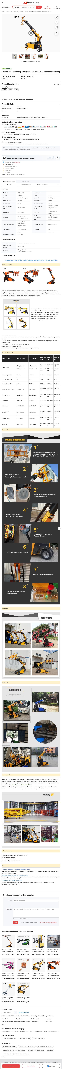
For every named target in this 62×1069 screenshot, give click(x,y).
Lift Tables (4, 1019)
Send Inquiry (31, 1066)
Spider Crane (49, 1016)
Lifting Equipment (29, 11)
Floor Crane (19, 1019)
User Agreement (40, 1062)
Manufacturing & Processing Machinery (14, 11)
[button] (55, 184)
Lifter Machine (21, 1050)
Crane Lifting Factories (8, 1050)
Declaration (47, 1062)
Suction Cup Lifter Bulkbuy (22, 1054)
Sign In (4, 174)
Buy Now (11, 1066)
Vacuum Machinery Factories (45, 1046)
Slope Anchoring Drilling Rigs (9, 1021)
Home (3, 11)
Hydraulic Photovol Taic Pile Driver (23, 1021)
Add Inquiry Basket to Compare (31, 61)
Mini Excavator (34, 1021)
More (3, 1057)
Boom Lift (48, 1019)
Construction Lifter (7, 1054)
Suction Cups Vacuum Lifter (38, 1016)
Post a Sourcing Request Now (48, 922)
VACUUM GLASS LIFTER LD (8, 1016)
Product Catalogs (24, 1012)
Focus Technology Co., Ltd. (20, 1062)
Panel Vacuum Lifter (38, 1038)
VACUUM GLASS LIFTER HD (23, 1016)
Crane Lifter (50, 1050)
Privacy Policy (55, 1062)
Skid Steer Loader (35, 1019)
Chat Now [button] (52, 1066)
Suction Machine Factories (9, 1046)
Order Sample (29, 99)
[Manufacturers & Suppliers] (31, 2)
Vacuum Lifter (37, 11)
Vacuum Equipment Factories (27, 1046)
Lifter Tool (30, 1050)
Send (15, 922)
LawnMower (49, 1021)
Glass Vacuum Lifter (46, 11)
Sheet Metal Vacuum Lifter (9, 1038)
